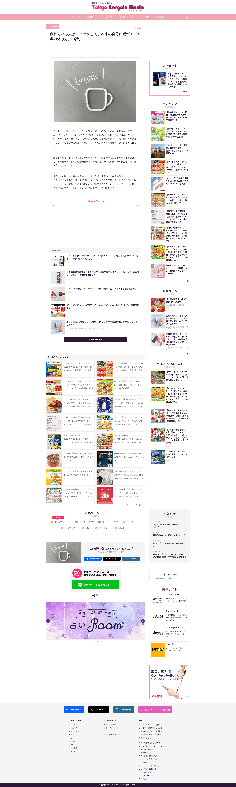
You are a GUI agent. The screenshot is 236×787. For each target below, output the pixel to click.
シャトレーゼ (103, 528)
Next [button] (143, 621)
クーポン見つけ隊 (85, 522)
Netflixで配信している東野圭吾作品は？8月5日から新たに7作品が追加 (129, 456)
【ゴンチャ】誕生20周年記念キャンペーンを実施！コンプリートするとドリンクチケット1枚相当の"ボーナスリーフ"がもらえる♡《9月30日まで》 (128, 496)
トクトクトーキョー (109, 522)
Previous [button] (48, 621)
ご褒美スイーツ (70, 528)
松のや (87, 528)
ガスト (120, 528)
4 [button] (97, 641)
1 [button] (85, 641)
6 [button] (105, 641)
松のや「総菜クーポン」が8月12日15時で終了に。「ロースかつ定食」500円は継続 (129, 384)
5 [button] (101, 641)
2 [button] (89, 641)
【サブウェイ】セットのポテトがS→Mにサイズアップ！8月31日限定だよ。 (78, 474)
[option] (95, 621)
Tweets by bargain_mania (161, 578)
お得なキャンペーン (61, 521)
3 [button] (93, 641)
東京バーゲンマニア (118, 7)
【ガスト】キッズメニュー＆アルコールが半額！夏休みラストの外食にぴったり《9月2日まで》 (128, 420)
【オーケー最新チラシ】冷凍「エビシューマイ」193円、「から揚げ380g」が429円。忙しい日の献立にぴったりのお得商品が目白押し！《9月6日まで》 (79, 496)
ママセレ (129, 522)
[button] (49, 17)
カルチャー (52, 27)
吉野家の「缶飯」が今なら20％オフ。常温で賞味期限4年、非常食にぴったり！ (78, 456)
